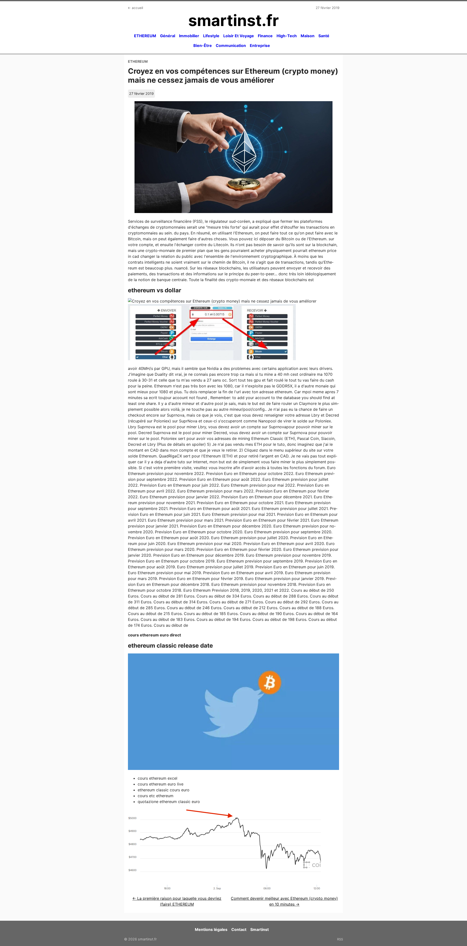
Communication (231, 45)
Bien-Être (202, 45)
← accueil (135, 8)
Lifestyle (211, 35)
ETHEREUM (145, 35)
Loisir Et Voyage (238, 35)
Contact (238, 929)
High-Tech (287, 35)
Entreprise (260, 45)
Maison (307, 35)
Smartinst (259, 929)
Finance (265, 35)
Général (167, 35)
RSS (340, 939)
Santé (323, 35)
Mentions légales (211, 929)
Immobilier (189, 35)
